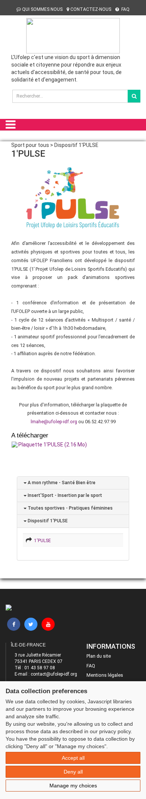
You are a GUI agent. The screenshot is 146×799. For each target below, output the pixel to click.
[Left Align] (134, 96)
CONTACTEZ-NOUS (90, 9)
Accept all (73, 758)
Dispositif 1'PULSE (47, 520)
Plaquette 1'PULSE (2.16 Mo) (52, 445)
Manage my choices (73, 786)
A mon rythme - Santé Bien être (61, 482)
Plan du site (98, 656)
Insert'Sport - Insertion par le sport (64, 495)
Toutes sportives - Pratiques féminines (70, 508)
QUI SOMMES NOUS (42, 9)
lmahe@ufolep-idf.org (54, 421)
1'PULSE (41, 540)
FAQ (125, 9)
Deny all (73, 772)
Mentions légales (104, 675)
